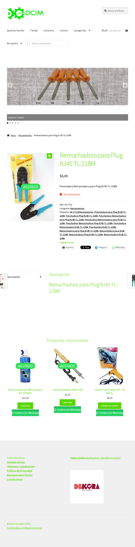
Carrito (64, 30)
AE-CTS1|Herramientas (81, 212)
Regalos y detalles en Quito (95, 457)
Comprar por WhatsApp (26, 412)
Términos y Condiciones (21, 466)
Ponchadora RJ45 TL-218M (102, 227)
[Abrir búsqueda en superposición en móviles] (46, 43)
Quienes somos (16, 462)
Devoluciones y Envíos (19, 475)
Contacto (48, 30)
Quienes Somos (15, 30)
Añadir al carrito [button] (109, 405)
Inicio (13, 135)
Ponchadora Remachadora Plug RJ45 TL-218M (89, 223)
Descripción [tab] (13, 276)
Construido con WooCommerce (24, 527)
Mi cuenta (12, 43)
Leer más (25, 405)
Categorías (80, 30)
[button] (125, 85)
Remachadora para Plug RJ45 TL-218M (79, 230)
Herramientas (25, 135)
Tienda (34, 30)
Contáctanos (14, 479)
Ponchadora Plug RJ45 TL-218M (82, 215)
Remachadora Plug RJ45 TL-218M (86, 234)
